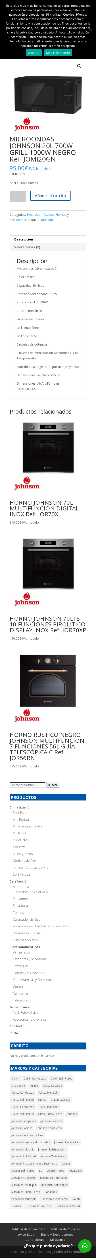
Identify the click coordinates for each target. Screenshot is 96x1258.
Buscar (52, 785)
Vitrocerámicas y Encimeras (32, 980)
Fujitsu (34, 1086)
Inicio (14, 1033)
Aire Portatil (21, 819)
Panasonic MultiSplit (23, 1199)
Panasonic (51, 1192)
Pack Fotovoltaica (25, 1012)
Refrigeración (22, 952)
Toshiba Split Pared (67, 1206)
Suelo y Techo (23, 854)
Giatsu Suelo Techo (50, 1114)
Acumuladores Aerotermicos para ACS (40, 926)
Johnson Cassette (51, 1121)
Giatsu (42, 1100)
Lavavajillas (21, 966)
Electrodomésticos (40, 214)
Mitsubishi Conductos (53, 1178)
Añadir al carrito (50, 195)
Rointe (77, 1199)
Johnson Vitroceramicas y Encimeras (34, 1163)
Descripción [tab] (23, 239)
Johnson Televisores (53, 1156)
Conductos (21, 840)
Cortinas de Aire (24, 860)
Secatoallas (21, 906)
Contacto (17, 1026)
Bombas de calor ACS (32, 892)
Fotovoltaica (20, 1007)
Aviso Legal (26, 1234)
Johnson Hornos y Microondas (30, 1142)
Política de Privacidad (28, 1229)
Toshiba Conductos (38, 1206)
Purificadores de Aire (28, 826)
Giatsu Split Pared (22, 1114)
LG (40, 1171)
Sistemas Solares (25, 940)
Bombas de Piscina (27, 933)
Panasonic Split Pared (54, 1199)
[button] (79, 66)
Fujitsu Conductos (22, 1092)
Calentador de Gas (26, 919)
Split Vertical (22, 874)
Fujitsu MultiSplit (48, 1092)
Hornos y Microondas (28, 973)
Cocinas (18, 986)
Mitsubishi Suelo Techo (25, 1192)
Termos (18, 912)
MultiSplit (19, 833)
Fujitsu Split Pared (22, 1100)
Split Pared (21, 812)
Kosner (65, 1163)
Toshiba (16, 1206)
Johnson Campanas (23, 1121)
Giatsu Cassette (60, 1100)
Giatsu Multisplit (48, 1107)
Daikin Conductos (35, 1078)
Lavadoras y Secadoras (29, 959)
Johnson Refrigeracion (52, 1149)
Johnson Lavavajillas (66, 1142)
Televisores (21, 1000)
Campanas (21, 993)
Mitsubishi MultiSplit (23, 1185)
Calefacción (19, 881)
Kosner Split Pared (23, 1171)
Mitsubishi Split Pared (54, 1185)
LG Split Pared (56, 1171)
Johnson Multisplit (22, 1149)
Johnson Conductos (49, 1128)
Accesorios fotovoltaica (29, 1019)
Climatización (20, 807)
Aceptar (34, 52)
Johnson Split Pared (23, 1156)
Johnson (47, 220)
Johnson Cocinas (21, 1128)
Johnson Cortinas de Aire (30, 867)
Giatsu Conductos (22, 1107)
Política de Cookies (65, 1229)
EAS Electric (18, 1086)
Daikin (15, 1078)
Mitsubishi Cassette (23, 1178)
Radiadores (21, 899)
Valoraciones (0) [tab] (27, 247)
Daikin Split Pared (61, 1078)
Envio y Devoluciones (57, 1234)
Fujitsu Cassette (52, 1086)
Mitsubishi (75, 1171)
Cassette (19, 847)
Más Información (58, 52)
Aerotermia (21, 887)
